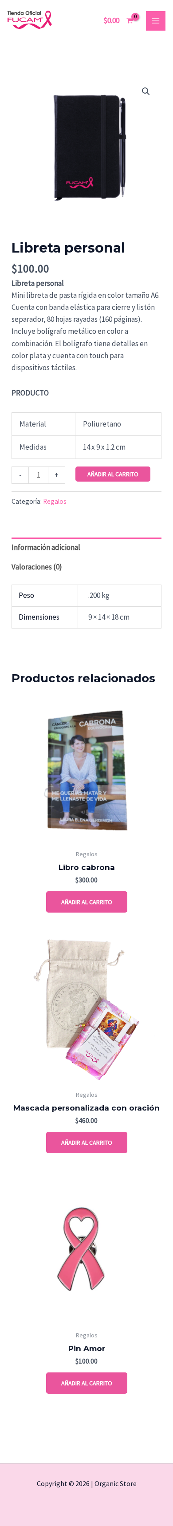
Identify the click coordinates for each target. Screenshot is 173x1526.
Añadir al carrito (112, 474)
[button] (146, 91)
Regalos (55, 501)
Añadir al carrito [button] (86, 902)
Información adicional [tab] (46, 547)
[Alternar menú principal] (155, 21)
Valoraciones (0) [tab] (37, 567)
